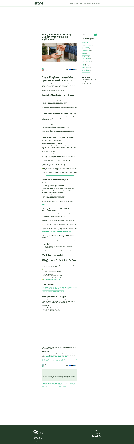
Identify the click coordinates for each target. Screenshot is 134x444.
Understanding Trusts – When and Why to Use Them (53, 291)
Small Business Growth (86, 67)
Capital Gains (84, 44)
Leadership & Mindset (86, 55)
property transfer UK (54, 360)
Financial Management (86, 50)
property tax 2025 (47, 360)
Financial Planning (85, 52)
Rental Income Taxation (86, 61)
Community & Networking (86, 45)
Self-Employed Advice (86, 65)
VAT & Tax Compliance (86, 70)
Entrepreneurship (85, 48)
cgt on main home (51, 359)
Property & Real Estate (86, 58)
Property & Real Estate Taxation (87, 60)
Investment (84, 53)
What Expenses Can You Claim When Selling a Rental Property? (56, 288)
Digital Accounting (85, 47)
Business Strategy (85, 42)
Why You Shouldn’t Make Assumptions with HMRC (53, 290)
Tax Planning (84, 69)
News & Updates (85, 56)
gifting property (65, 359)
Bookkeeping (84, 40)
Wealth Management (86, 72)
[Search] (95, 35)
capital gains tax (45, 359)
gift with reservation (58, 359)
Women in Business (85, 73)
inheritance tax (71, 359)
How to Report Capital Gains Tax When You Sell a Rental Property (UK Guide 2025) (60, 287)
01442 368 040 (97, 433)
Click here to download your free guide (51, 279)
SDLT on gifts (61, 360)
